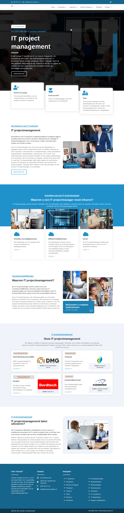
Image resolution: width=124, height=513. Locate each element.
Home (53, 7)
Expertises (73, 7)
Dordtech (16, 381)
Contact (107, 7)
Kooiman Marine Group (73, 380)
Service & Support (86, 7)
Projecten (99, 7)
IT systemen (61, 7)
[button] (111, 2)
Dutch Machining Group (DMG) (23, 357)
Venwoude (68, 357)
